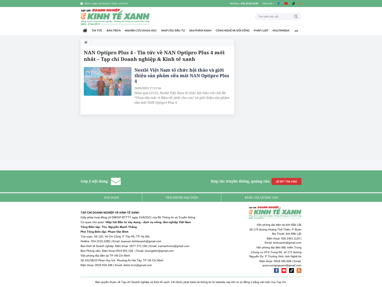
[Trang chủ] (85, 30)
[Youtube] (286, 3)
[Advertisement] (271, 98)
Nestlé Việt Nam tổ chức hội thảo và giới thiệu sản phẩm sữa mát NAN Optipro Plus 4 (181, 75)
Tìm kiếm (296, 16)
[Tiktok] (293, 3)
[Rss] (301, 3)
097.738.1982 (288, 181)
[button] (268, 3)
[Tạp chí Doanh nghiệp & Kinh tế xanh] (115, 16)
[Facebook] (278, 3)
